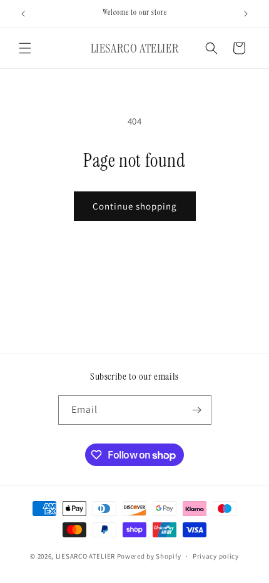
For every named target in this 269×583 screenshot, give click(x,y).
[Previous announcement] (23, 14)
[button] (25, 48)
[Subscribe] (197, 410)
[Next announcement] (246, 14)
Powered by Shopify (149, 556)
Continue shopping (135, 206)
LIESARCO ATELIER (85, 556)
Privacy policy (216, 556)
